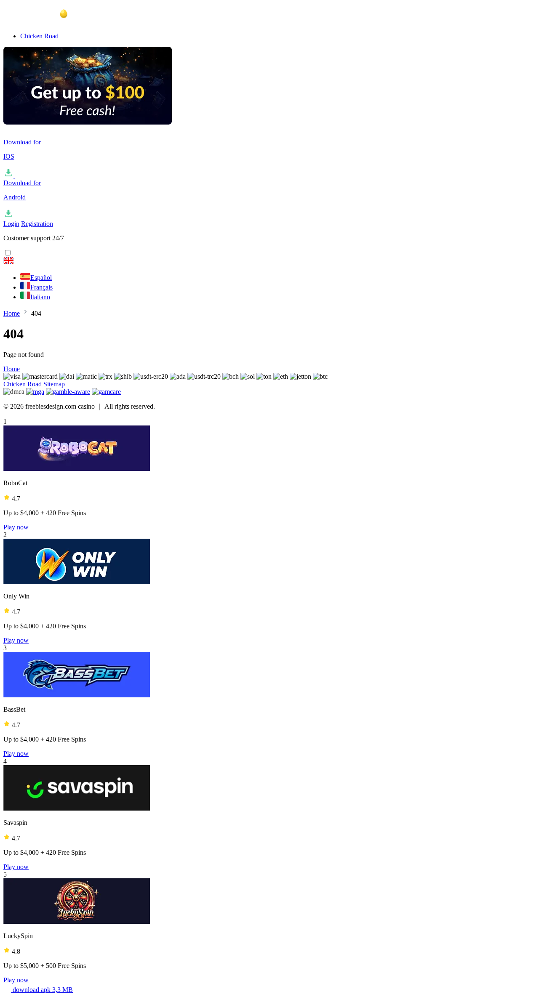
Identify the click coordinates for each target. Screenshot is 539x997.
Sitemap (54, 384)
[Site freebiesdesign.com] (45, 21)
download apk (42, 989)
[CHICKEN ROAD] (269, 261)
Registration (37, 223)
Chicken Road (39, 36)
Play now (16, 527)
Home (11, 313)
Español (41, 277)
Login (11, 223)
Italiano (40, 296)
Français (41, 287)
